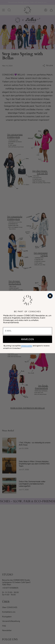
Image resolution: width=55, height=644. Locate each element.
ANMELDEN (27, 339)
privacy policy (26, 346)
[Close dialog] (50, 295)
